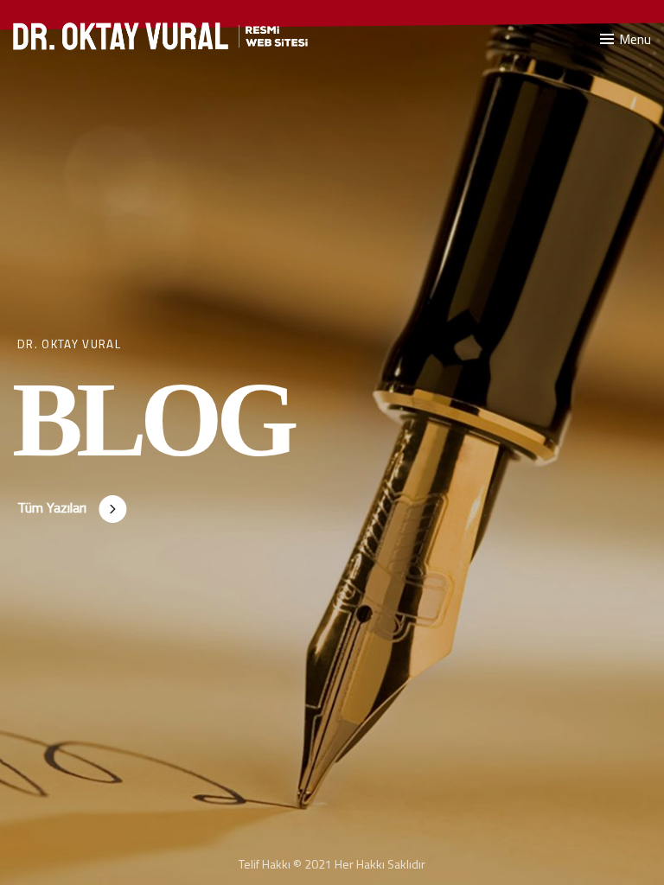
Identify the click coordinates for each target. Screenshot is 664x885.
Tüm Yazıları (51, 507)
